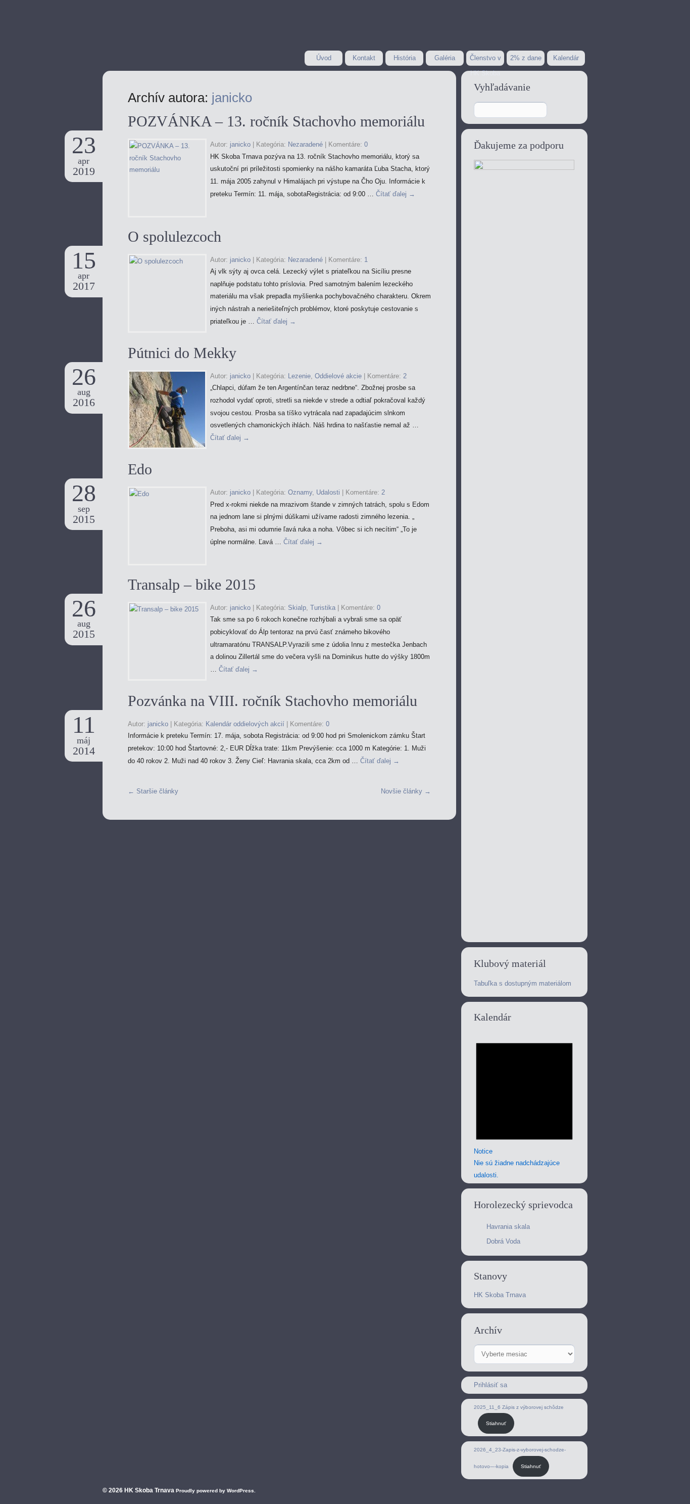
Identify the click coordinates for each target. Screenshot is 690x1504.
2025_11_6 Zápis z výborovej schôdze (519, 1407)
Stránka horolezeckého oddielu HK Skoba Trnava (183, 35)
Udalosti (328, 492)
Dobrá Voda (503, 1241)
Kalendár (566, 58)
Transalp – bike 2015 (192, 584)
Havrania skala (508, 1226)
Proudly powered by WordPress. (216, 1490)
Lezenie (299, 376)
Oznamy (300, 492)
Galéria (444, 58)
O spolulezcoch (174, 236)
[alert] (524, 1106)
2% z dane (525, 58)
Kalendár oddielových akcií (245, 724)
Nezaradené (305, 144)
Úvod (323, 58)
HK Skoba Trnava (500, 1295)
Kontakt (364, 58)
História (404, 58)
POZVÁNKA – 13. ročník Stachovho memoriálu (276, 121)
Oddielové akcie (338, 376)
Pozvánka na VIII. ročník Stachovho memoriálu (272, 700)
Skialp (297, 607)
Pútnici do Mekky (182, 352)
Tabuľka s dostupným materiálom (522, 983)
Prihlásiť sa (490, 1385)
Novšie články (406, 791)
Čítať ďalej (395, 194)
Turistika (322, 607)
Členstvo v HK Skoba (485, 60)
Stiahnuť (496, 1423)
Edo (140, 469)
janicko (232, 97)
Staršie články (153, 791)
